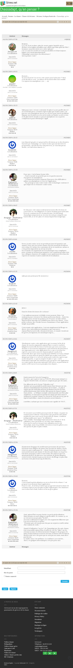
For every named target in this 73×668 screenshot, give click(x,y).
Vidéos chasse (9, 642)
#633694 (67, 271)
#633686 (67, 170)
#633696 (67, 303)
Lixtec (5, 664)
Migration (38, 622)
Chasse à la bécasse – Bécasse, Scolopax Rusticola (38, 16)
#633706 (67, 476)
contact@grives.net (41, 646)
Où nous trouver (40, 611)
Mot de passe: (8, 573)
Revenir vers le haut (69, 657)
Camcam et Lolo (9, 648)
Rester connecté (11, 576)
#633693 (67, 239)
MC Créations (8, 657)
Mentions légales (8, 663)
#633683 (67, 105)
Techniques (38, 631)
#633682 (67, 71)
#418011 (67, 39)
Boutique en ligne (40, 625)
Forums (10, 16)
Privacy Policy (39, 616)
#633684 (67, 137)
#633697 (67, 339)
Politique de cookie (41, 614)
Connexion (65, 581)
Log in (5, 589)
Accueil (4, 16)
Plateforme (7, 650)
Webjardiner (8, 644)
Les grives (38, 628)
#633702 (67, 408)
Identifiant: (7, 568)
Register (13, 589)
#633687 (67, 205)
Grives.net (11, 2)
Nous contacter (40, 608)
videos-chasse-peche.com (13, 655)
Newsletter (38, 619)
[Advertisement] (36, 29)
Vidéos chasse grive (10, 646)
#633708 (67, 510)
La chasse (17, 16)
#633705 (67, 442)
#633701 (67, 373)
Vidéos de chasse (10, 653)
